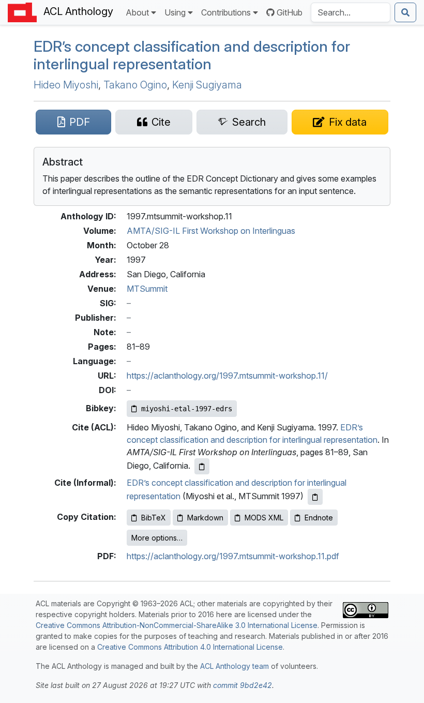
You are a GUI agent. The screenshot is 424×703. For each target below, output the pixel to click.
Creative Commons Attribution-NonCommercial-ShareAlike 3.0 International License (176, 625)
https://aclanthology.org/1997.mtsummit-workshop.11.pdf (233, 556)
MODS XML (264, 517)
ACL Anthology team (234, 666)
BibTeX (153, 517)
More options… (157, 537)
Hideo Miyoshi (66, 85)
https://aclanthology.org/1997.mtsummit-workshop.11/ (227, 375)
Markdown (205, 517)
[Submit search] (405, 12)
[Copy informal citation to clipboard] (315, 497)
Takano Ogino (135, 85)
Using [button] (175, 12)
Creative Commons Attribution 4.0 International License (190, 646)
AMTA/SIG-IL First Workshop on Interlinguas (211, 231)
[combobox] (350, 12)
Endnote (319, 517)
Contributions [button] (226, 12)
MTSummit (147, 288)
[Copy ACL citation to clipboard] (201, 466)
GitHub (289, 12)
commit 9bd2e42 (242, 685)
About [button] (137, 12)
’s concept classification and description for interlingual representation (192, 55)
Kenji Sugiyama (207, 85)
